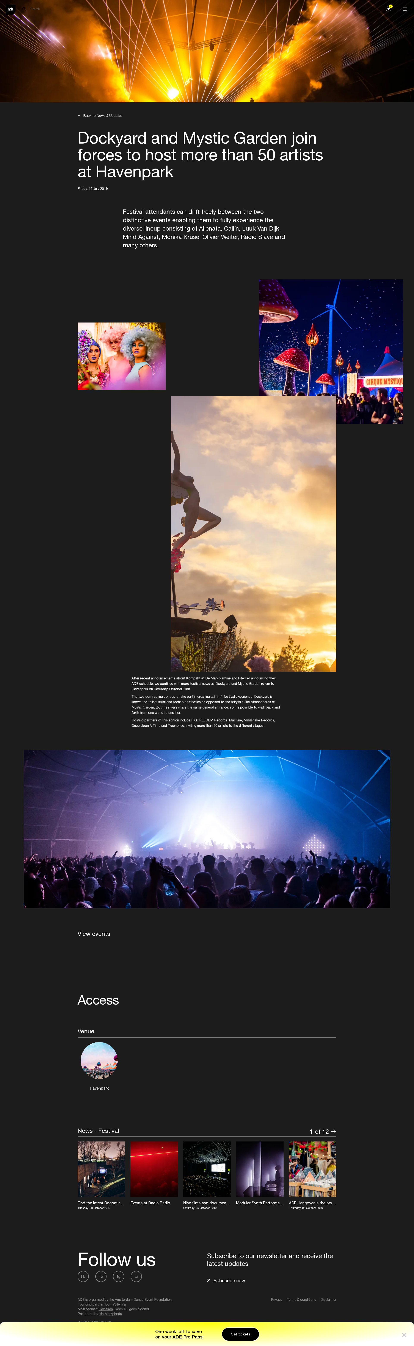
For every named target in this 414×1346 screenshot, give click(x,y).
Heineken (106, 1309)
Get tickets (240, 1334)
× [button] (404, 1334)
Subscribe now (229, 1280)
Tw (101, 1276)
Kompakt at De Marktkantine (208, 678)
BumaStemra (115, 1304)
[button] (305, 1131)
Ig (118, 1276)
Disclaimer (328, 1299)
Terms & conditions (301, 1299)
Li (136, 1276)
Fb (83, 1276)
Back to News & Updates (102, 116)
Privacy (276, 1299)
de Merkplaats (111, 1314)
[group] (101, 1176)
